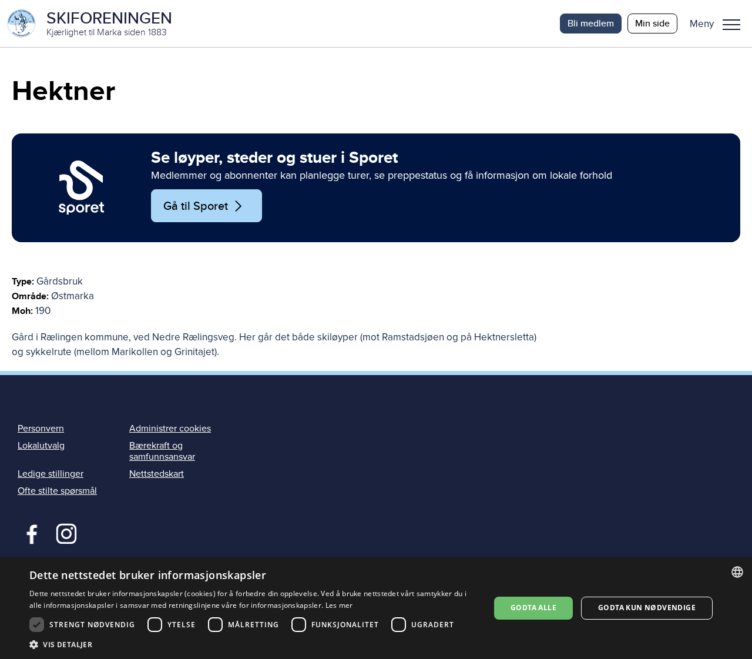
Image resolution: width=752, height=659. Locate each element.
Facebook (29, 532)
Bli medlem (591, 23)
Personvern (41, 428)
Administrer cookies (170, 428)
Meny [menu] (731, 23)
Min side (652, 23)
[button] (719, 23)
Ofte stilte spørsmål (57, 491)
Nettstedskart (156, 474)
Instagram (66, 532)
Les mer (339, 605)
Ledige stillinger (50, 474)
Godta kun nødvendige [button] (647, 608)
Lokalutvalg (41, 445)
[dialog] (376, 608)
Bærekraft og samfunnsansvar (162, 451)
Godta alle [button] (533, 608)
